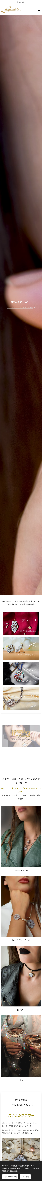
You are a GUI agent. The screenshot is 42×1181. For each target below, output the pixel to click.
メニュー (39, 10)
